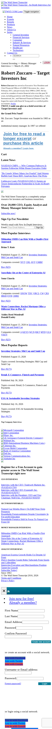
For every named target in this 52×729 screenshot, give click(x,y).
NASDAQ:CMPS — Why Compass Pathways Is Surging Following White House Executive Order (24, 166)
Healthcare (18, 48)
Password (10, 627)
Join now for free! (21, 599)
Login (47, 62)
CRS (46, 293)
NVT (22, 262)
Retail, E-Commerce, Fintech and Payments (22, 375)
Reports (10, 22)
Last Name (11, 616)
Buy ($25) (6, 267)
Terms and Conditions (11, 578)
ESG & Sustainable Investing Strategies (20, 398)
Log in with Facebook (16, 720)
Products (11, 24)
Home (10, 17)
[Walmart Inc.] (8, 440)
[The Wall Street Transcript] (14, 2)
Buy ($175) (6, 369)
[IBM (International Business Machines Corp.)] (23, 443)
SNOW (23, 293)
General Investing (21, 35)
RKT (37, 332)
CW (42, 293)
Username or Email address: (21, 669)
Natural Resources (21, 45)
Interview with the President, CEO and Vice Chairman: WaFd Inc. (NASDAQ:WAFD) (21, 496)
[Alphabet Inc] (8, 458)
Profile (13, 104)
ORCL (36, 293)
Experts (10, 19)
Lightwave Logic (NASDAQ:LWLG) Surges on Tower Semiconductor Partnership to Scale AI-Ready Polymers (25, 183)
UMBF (39, 262)
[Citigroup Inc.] (8, 445)
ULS (48, 332)
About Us (11, 29)
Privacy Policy (7, 580)
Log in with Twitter (15, 723)
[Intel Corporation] (10, 433)
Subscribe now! (8, 213)
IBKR (4, 296)
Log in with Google (15, 726)
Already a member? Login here (18, 148)
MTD (43, 332)
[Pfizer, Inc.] (7, 435)
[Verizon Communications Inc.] (16, 456)
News (9, 27)
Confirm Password (16, 633)
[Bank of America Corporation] (16, 451)
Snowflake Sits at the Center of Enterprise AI (23, 272)
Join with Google (14, 664)
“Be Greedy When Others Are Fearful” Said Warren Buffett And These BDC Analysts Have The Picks (25, 174)
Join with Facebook (15, 658)
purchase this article (23, 143)
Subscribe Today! (9, 570)
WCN (32, 332)
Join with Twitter (14, 661)
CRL (28, 262)
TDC (30, 293)
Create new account (41, 642)
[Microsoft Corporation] (12, 430)
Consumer (17, 40)
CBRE (16, 296)
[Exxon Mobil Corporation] (14, 448)
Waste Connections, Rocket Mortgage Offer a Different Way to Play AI (23, 307)
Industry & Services (22, 42)
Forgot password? (13, 683)
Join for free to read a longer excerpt (24, 136)
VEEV (4, 334)
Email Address (13, 621)
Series (9, 32)
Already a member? (23, 602)
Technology (18, 50)
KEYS (25, 332)
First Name (11, 610)
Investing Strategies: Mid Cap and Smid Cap (23, 351)
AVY (33, 262)
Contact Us (12, 53)
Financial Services (21, 37)
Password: (11, 678)
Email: (4, 227)
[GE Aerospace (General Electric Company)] (22, 438)
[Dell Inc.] (6, 453)
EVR (9, 296)
